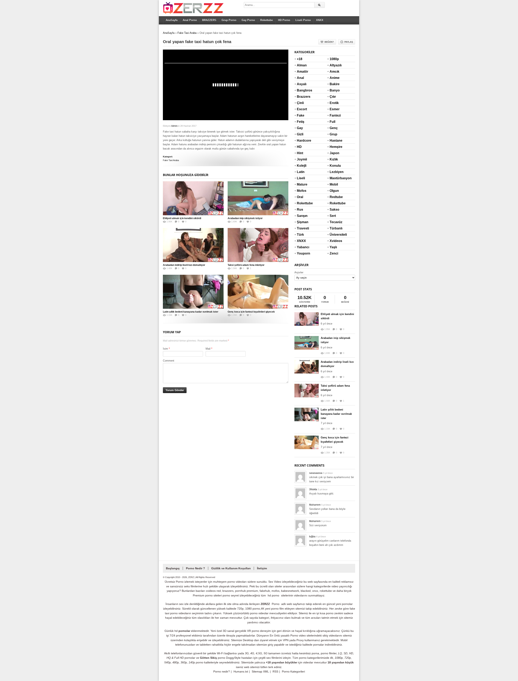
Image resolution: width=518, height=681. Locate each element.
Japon (334, 153)
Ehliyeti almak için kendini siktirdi (182, 218)
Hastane (334, 140)
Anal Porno (190, 20)
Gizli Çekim (302, 137)
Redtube (334, 197)
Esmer (334, 109)
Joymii (302, 159)
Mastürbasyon (334, 178)
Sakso (334, 209)
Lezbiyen (334, 172)
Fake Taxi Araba (186, 32)
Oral (300, 197)
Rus (300, 209)
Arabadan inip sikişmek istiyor (245, 218)
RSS (275, 671)
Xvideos (334, 241)
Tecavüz (334, 222)
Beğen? (329, 42)
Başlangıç (173, 568)
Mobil (334, 184)
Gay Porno (248, 20)
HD (299, 147)
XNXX (319, 20)
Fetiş (300, 121)
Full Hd (332, 124)
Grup (333, 134)
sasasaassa (315, 473)
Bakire (334, 84)
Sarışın (302, 215)
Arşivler (298, 272)
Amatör (302, 71)
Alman (302, 65)
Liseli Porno (303, 20)
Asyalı (301, 84)
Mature (302, 184)
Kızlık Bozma (334, 162)
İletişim (262, 568)
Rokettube (266, 20)
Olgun (334, 190)
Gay (300, 128)
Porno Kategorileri (293, 671)
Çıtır (333, 96)
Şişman (302, 222)
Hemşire (334, 147)
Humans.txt (241, 671)
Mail (208, 348)
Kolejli (301, 165)
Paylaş (348, 42)
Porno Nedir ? (195, 568)
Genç (334, 128)
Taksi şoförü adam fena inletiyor (246, 265)
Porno (275, 604)
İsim (165, 348)
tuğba (312, 536)
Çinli (300, 103)
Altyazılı (334, 65)
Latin (301, 172)
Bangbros (302, 90)
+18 (299, 59)
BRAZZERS (209, 20)
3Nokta (313, 489)
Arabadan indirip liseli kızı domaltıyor (184, 265)
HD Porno (284, 20)
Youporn (302, 253)
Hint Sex (300, 155)
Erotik (334, 103)
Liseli (301, 178)
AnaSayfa (171, 20)
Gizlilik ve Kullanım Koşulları (231, 568)
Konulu (334, 165)
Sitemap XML (260, 671)
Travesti (302, 228)
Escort (302, 109)
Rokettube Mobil (334, 206)
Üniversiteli (334, 234)
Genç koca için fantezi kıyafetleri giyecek (251, 311)
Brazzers (302, 96)
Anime (334, 78)
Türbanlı (334, 228)
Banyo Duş (334, 93)
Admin (174, 126)
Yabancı (302, 247)
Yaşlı (333, 247)
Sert (333, 215)
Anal (300, 78)
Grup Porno (229, 20)
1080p (334, 59)
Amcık (334, 71)
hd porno (273, 595)
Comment (168, 360)
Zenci (334, 253)
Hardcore (302, 140)
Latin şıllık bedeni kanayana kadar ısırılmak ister (190, 311)
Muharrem (315, 504)
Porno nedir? (221, 671)
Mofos (301, 190)
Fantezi (334, 115)
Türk (300, 234)
